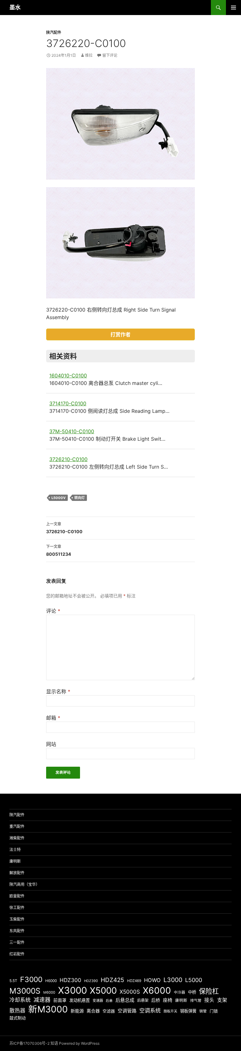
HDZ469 (134, 981)
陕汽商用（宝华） (24, 884)
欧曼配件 (16, 896)
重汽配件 (16, 826)
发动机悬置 (79, 1000)
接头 (209, 1000)
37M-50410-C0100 (71, 431)
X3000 (72, 990)
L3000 (172, 980)
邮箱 (53, 718)
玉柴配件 (16, 919)
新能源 (77, 1010)
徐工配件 (16, 907)
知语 (54, 1043)
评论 (53, 611)
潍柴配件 (16, 838)
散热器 (17, 1010)
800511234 (58, 550)
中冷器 (179, 992)
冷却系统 (20, 1000)
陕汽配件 (53, 32)
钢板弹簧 (188, 1010)
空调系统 (150, 1010)
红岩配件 (16, 954)
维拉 (89, 55)
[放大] (187, 76)
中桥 (192, 992)
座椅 (167, 1000)
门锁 (214, 1010)
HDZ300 (70, 980)
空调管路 (127, 1011)
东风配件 (16, 930)
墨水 (15, 7)
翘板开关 (170, 1011)
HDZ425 (112, 980)
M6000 (49, 992)
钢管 (203, 1011)
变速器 (98, 1000)
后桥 (155, 1000)
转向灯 (79, 498)
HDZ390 (91, 981)
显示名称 (58, 691)
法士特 (15, 849)
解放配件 (16, 872)
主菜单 (233, 7)
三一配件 (16, 942)
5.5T (13, 980)
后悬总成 (124, 1000)
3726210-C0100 (68, 459)
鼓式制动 (17, 1017)
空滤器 (109, 1010)
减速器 (42, 999)
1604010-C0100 (68, 375)
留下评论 (109, 55)
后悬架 (142, 1000)
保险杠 (209, 991)
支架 (222, 1000)
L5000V (58, 498)
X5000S (130, 991)
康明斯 (15, 861)
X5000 (103, 990)
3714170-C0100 (67, 403)
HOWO (152, 980)
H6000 (51, 981)
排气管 (195, 1000)
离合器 (93, 1010)
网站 (51, 744)
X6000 (157, 990)
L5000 (193, 980)
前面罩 (60, 1000)
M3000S (24, 991)
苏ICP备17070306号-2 (29, 1043)
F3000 (31, 979)
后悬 (109, 1001)
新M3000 (48, 1009)
